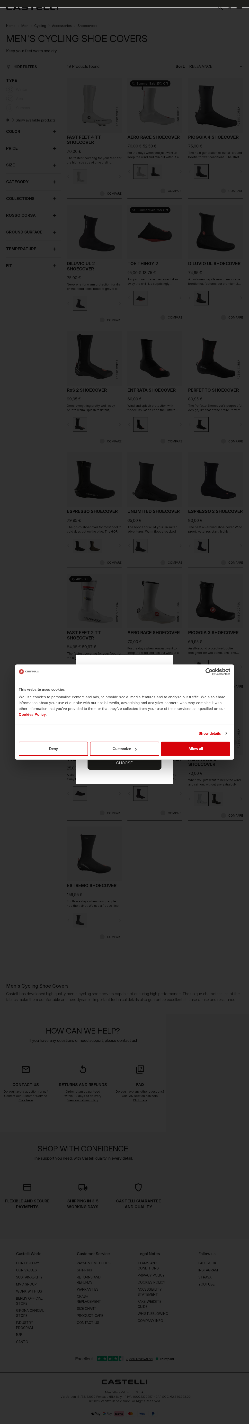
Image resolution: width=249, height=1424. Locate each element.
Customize (122, 749)
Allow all (195, 749)
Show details (210, 733)
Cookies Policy (32, 714)
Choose (124, 762)
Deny (53, 749)
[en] (32, 7)
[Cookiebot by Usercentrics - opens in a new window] (209, 671)
